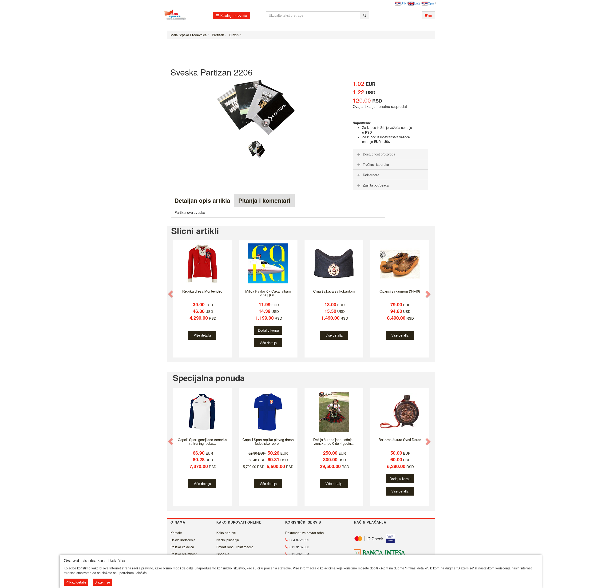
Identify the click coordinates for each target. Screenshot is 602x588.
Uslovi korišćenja (182, 539)
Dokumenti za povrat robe (304, 532)
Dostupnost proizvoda (379, 154)
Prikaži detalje (76, 582)
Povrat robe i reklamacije (234, 546)
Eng (417, 3)
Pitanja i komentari (264, 200)
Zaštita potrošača (376, 185)
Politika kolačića (182, 546)
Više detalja (202, 335)
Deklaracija (371, 174)
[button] (171, 294)
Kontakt (176, 532)
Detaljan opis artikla (202, 200)
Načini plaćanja (227, 539)
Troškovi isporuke (376, 164)
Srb (403, 3)
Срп (431, 3)
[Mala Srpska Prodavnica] (173, 15)
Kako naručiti (226, 532)
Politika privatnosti (183, 554)
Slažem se (102, 582)
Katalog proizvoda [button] (233, 15)
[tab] (390, 154)
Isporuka (222, 554)
